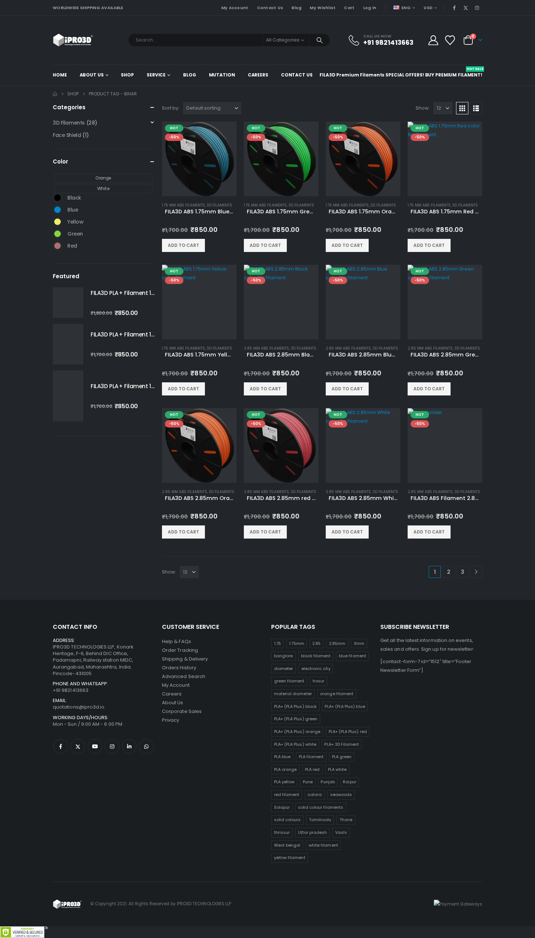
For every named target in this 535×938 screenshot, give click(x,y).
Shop (127, 75)
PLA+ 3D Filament (341, 744)
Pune (308, 782)
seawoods (341, 794)
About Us (92, 75)
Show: (423, 108)
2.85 (316, 643)
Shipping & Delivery (185, 658)
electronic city (315, 668)
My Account (235, 8)
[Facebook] (454, 7)
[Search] (320, 40)
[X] (466, 7)
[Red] (57, 246)
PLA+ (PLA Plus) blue (345, 706)
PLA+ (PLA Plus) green (295, 719)
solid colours (287, 820)
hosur (318, 681)
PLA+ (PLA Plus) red (348, 731)
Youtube (95, 746)
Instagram (112, 746)
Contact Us (270, 8)
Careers (258, 75)
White (103, 188)
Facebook (61, 746)
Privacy (170, 720)
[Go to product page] (68, 302)
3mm (359, 643)
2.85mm (337, 643)
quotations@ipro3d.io (78, 707)
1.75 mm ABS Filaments (183, 205)
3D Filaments (219, 205)
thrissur (282, 832)
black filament (316, 656)
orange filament (336, 694)
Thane (346, 820)
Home (60, 75)
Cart (349, 8)
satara (315, 794)
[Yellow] (57, 221)
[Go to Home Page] (55, 94)
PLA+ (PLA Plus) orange (297, 731)
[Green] (57, 233)
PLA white (337, 769)
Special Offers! (404, 75)
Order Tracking (180, 650)
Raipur (349, 782)
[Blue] (57, 209)
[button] (462, 108)
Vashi (341, 832)
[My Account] (433, 40)
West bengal (287, 845)
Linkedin (129, 746)
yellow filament (289, 857)
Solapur (282, 807)
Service (156, 75)
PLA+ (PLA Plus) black (295, 706)
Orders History (179, 667)
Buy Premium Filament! (453, 72)
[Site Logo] (73, 40)
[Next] (476, 572)
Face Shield (67, 135)
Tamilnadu (320, 820)
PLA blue (282, 757)
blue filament (352, 656)
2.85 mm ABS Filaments (266, 348)
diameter (283, 668)
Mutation (222, 75)
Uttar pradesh (312, 832)
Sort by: (170, 108)
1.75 (277, 643)
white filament (323, 845)
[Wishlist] (450, 40)
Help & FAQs (176, 641)
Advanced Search (183, 676)
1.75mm (296, 643)
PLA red (312, 769)
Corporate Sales (182, 711)
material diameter (293, 694)
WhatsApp (146, 746)
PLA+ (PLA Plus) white (295, 744)
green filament (289, 681)
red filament (287, 794)
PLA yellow (284, 782)
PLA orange (285, 769)
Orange (103, 178)
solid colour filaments (320, 807)
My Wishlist (323, 8)
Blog (296, 8)
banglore (283, 656)
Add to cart (183, 245)
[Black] (57, 197)
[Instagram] (477, 7)
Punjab (327, 782)
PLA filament (311, 757)
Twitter (78, 746)
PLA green (342, 757)
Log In (370, 8)
